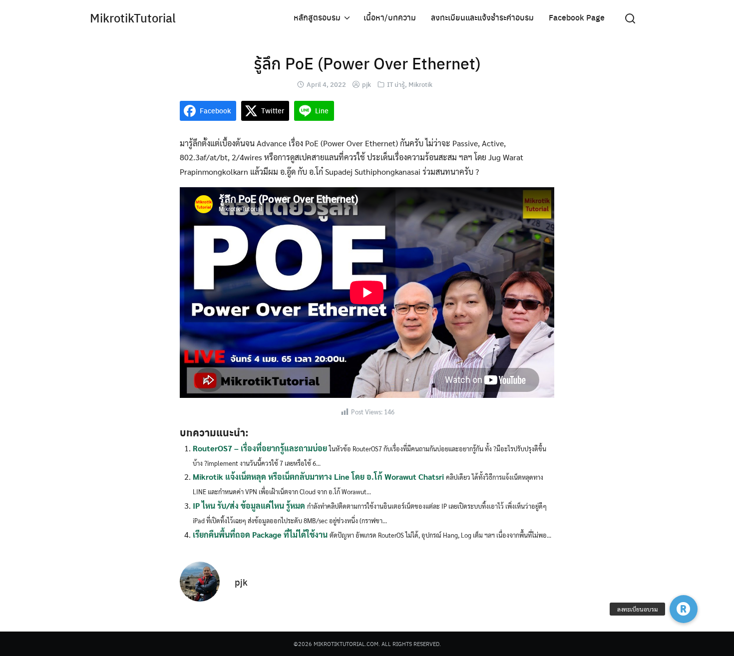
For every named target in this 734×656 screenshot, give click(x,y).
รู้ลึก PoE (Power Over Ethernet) (367, 62)
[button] (684, 609)
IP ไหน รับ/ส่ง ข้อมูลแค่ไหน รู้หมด (249, 505)
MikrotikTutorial (133, 17)
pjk (366, 84)
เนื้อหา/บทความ (390, 17)
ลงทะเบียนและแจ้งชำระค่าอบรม (482, 17)
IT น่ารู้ (396, 84)
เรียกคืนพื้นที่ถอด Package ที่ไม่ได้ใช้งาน (260, 534)
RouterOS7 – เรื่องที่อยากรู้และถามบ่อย (260, 448)
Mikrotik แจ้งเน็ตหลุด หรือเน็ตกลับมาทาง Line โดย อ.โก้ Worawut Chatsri (318, 476)
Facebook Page (577, 17)
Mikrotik (420, 84)
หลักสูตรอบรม (317, 17)
